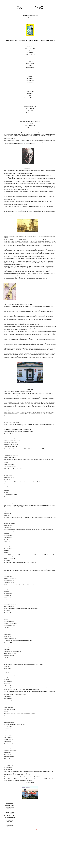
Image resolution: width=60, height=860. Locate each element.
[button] (1, 1)
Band (29, 17)
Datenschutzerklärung (26, 15)
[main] (30, 7)
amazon (35, 19)
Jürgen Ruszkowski (9, 803)
